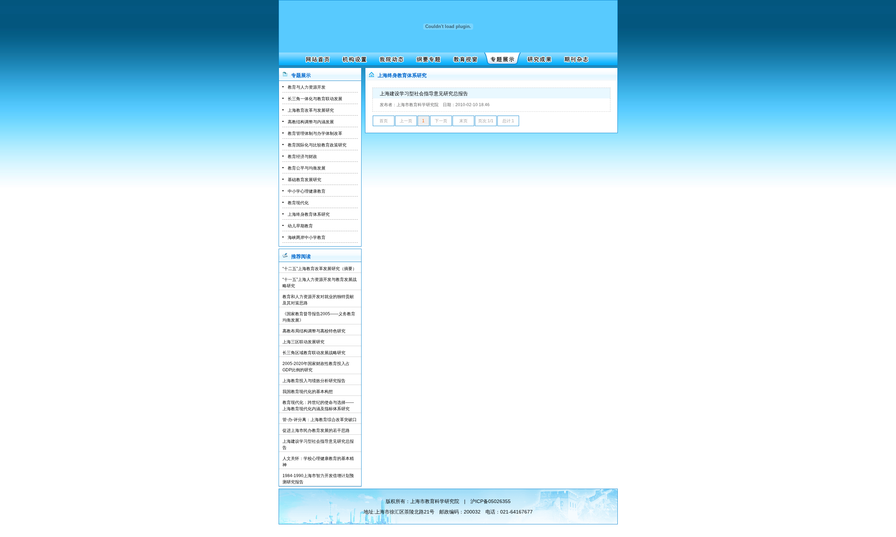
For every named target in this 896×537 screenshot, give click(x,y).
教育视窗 (464, 59)
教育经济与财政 (302, 156)
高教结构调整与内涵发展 (311, 121)
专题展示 (500, 59)
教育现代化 (298, 202)
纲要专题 (427, 59)
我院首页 (317, 59)
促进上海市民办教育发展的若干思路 (316, 430)
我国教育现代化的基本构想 (307, 391)
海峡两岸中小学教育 (307, 237)
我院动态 (390, 59)
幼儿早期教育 (300, 225)
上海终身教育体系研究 (309, 214)
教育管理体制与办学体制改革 (315, 133)
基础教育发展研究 (304, 179)
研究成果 (537, 59)
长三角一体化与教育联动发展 (315, 98)
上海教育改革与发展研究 (311, 110)
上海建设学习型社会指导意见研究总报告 (424, 93)
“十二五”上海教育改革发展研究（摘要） (319, 268)
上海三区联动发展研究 (303, 341)
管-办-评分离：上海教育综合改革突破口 (319, 419)
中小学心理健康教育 (307, 191)
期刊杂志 (574, 59)
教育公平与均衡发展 (307, 168)
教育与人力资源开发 (307, 87)
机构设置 (353, 59)
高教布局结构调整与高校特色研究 (313, 331)
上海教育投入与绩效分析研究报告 (313, 380)
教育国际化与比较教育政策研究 (317, 145)
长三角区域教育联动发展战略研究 (313, 352)
